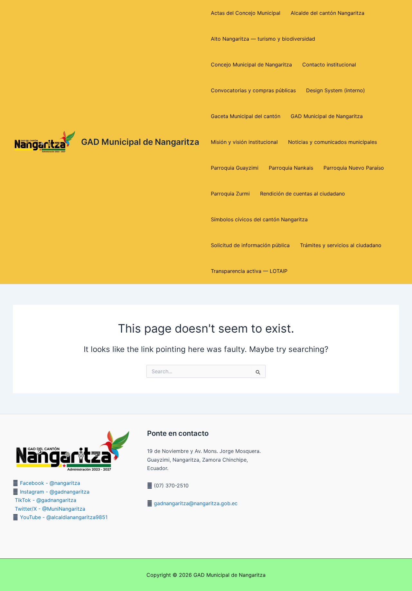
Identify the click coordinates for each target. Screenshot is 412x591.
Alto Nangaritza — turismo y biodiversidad (263, 38)
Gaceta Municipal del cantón (245, 116)
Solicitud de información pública (250, 245)
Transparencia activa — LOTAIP (249, 271)
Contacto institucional (329, 64)
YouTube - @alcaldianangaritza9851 (64, 517)
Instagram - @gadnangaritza (54, 491)
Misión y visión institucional (244, 142)
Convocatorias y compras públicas (253, 90)
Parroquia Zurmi (230, 193)
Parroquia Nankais (291, 168)
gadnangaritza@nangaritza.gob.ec (195, 503)
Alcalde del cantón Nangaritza (327, 13)
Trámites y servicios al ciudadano (340, 245)
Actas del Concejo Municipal (245, 13)
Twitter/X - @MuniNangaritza (50, 509)
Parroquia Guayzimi (234, 168)
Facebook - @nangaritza (50, 483)
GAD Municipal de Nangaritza (140, 142)
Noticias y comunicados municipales (332, 142)
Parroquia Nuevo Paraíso (353, 168)
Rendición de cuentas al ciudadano (302, 193)
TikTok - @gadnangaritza (45, 500)
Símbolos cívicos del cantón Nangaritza (259, 219)
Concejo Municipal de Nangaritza (251, 64)
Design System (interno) (335, 90)
